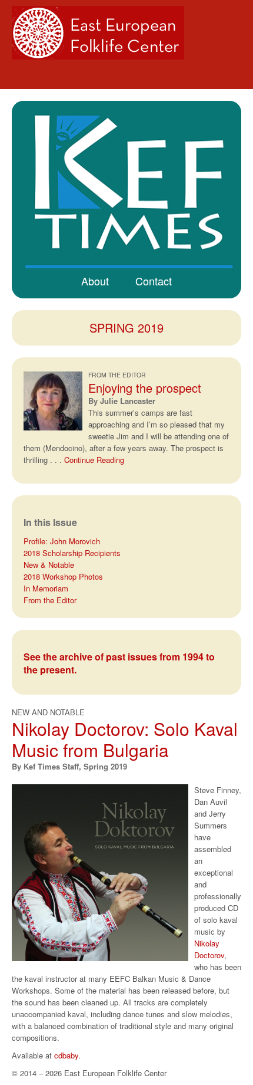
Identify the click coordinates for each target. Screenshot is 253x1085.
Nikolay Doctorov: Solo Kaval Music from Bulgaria (125, 739)
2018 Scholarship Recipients (72, 552)
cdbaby (66, 1055)
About (95, 280)
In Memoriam (46, 588)
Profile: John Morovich (62, 541)
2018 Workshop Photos (63, 576)
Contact (153, 280)
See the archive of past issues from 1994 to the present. (119, 663)
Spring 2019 (126, 327)
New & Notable (49, 564)
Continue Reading (94, 459)
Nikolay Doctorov (209, 949)
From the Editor (50, 600)
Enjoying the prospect (144, 387)
